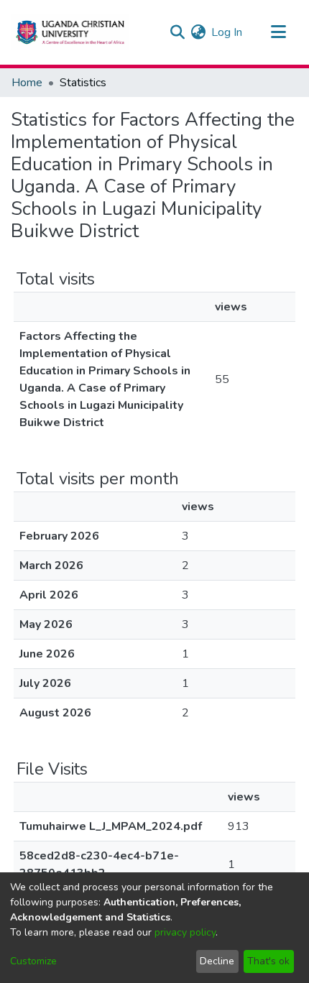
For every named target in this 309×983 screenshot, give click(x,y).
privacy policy (185, 932)
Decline (217, 961)
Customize (33, 961)
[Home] (70, 32)
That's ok (268, 961)
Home (26, 83)
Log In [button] (227, 32)
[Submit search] (177, 32)
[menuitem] (198, 32)
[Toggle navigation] (278, 32)
